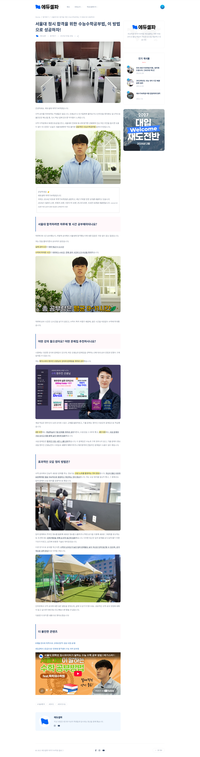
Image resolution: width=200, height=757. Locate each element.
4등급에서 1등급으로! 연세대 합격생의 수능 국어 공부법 (57, 648)
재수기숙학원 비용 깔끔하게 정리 (148, 93)
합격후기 (46, 17)
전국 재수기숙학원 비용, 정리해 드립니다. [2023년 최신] (147, 69)
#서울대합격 (41, 704)
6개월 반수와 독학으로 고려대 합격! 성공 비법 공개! (55, 643)
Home (37, 17)
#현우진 (51, 704)
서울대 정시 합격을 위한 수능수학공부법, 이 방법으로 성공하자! (73, 17)
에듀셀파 (43, 36)
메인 (68, 7)
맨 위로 (160, 750)
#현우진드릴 (62, 704)
